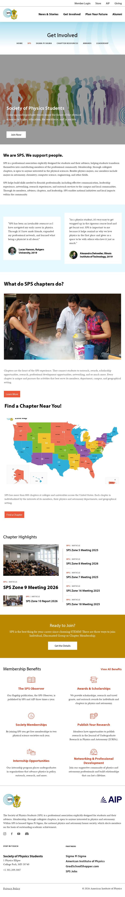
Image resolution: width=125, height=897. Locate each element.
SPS (29, 43)
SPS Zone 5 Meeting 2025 (82, 550)
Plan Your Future (96, 14)
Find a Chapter (14, 514)
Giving (118, 3)
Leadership (102, 43)
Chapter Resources (67, 43)
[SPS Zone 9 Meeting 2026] (31, 560)
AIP (108, 3)
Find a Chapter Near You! (33, 405)
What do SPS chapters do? (34, 283)
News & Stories (48, 14)
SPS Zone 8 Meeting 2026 (82, 563)
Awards (87, 43)
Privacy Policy (11, 888)
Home (20, 43)
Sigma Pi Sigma (44, 43)
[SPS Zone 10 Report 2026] (13, 600)
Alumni (117, 14)
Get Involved (72, 14)
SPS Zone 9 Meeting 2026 (30, 587)
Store (98, 3)
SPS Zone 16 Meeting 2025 (83, 590)
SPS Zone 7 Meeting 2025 (82, 577)
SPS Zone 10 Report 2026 (42, 601)
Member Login (82, 3)
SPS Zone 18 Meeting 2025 (83, 604)
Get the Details (62, 645)
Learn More (12, 394)
